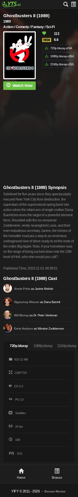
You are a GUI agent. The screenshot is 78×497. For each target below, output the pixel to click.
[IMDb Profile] (7, 288)
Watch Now (22, 85)
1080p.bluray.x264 (59, 56)
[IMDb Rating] (47, 39)
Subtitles (20, 413)
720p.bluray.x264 (59, 48)
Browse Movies (55, 491)
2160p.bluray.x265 (59, 64)
